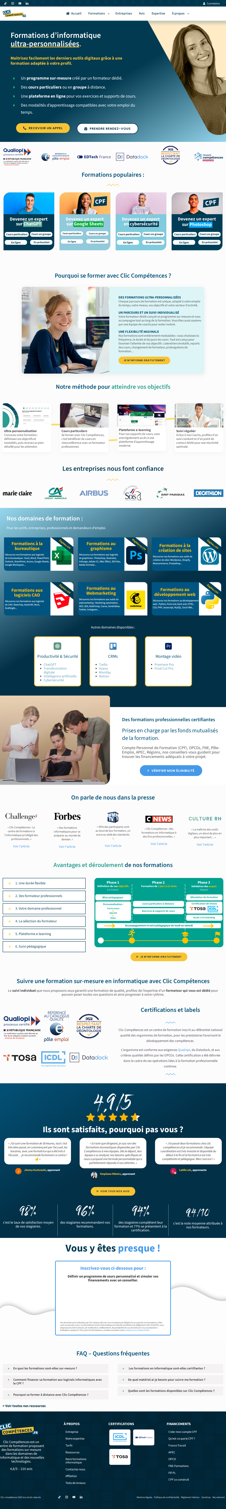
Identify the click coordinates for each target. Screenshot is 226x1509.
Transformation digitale (55, 670)
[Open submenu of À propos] (189, 13)
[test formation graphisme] (113, 537)
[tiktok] (5, 3)
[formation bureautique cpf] (39, 537)
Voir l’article (67, 846)
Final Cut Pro (163, 668)
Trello (103, 664)
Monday (105, 672)
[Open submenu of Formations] (109, 13)
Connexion (213, 3)
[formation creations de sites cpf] (187, 537)
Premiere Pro (164, 664)
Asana (103, 668)
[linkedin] (27, 3)
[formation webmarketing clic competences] (113, 582)
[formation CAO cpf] (39, 582)
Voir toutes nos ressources (25, 1405)
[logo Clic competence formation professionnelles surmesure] (14, 11)
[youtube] (20, 3)
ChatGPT (50, 664)
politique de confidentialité (137, 1330)
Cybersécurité (54, 680)
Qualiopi (184, 1050)
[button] (44, 883)
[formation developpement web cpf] (187, 582)
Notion (104, 676)
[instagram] (12, 3)
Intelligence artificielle (60, 676)
